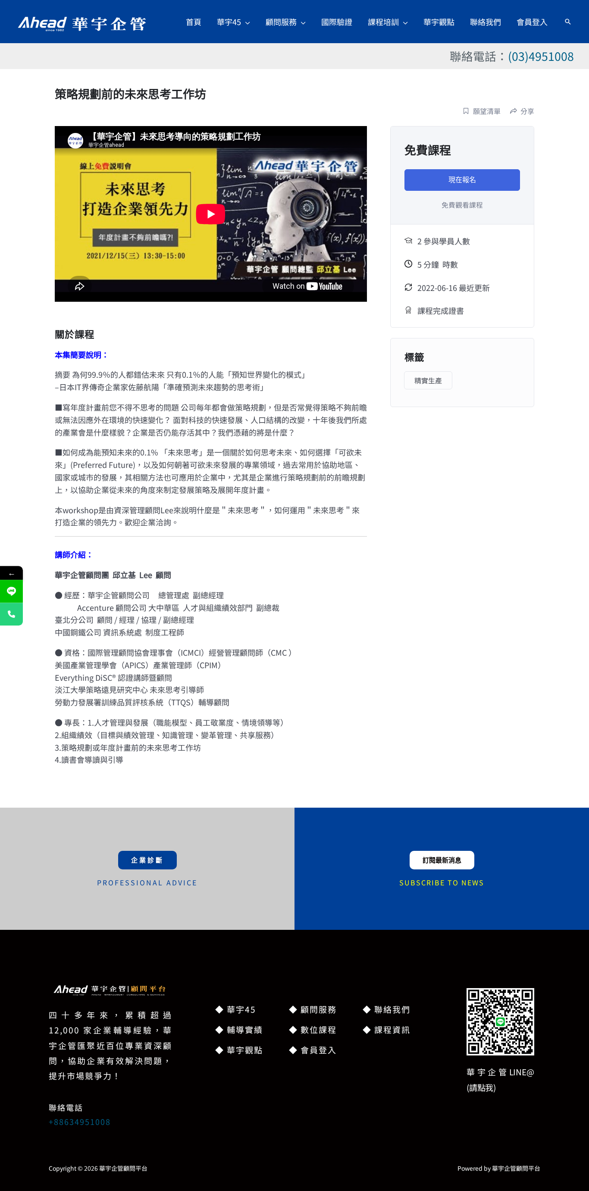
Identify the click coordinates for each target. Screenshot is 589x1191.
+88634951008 (80, 1121)
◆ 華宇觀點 (239, 1049)
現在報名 (462, 180)
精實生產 (428, 380)
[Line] (11, 591)
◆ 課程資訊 (386, 1029)
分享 (527, 111)
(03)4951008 (541, 55)
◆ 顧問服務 (313, 1009)
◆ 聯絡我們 (386, 1009)
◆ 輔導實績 (239, 1029)
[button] (245, 21)
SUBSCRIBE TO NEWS (441, 882)
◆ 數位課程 (313, 1029)
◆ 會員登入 (313, 1049)
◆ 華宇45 (235, 1009)
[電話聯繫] (11, 614)
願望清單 (487, 111)
